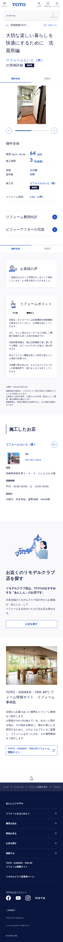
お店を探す (31, 624)
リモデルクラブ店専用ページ (20, 877)
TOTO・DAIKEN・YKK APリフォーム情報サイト (29, 750)
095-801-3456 (33, 460)
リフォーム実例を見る (38, 787)
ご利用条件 (10, 910)
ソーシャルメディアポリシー (18, 926)
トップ (6, 787)
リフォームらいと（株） (25, 60)
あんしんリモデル (14, 803)
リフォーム (18, 787)
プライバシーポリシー (15, 918)
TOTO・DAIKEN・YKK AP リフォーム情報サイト (19, 865)
